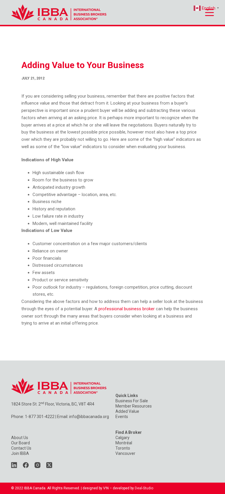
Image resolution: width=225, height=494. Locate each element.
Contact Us (21, 448)
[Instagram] (37, 465)
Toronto (122, 448)
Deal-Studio (144, 488)
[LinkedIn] (14, 465)
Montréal (123, 443)
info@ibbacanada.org (89, 416)
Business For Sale (131, 400)
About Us (19, 437)
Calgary (122, 437)
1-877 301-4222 (39, 416)
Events (121, 416)
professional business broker (126, 308)
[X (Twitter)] (49, 465)
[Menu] (209, 12)
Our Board (20, 443)
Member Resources (133, 406)
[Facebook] (26, 465)
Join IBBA (20, 453)
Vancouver (125, 453)
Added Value (127, 411)
